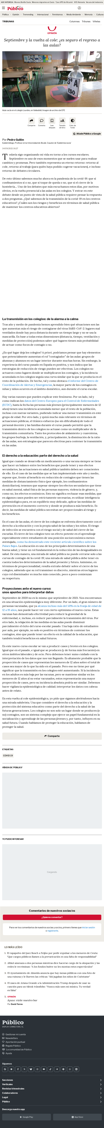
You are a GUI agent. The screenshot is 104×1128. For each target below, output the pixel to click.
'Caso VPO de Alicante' (64, 2)
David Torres (17, 1004)
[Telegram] (57, 1069)
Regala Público (13, 1046)
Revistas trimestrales (13, 1088)
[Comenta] (41, 120)
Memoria (88, 14)
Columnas (74, 21)
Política (5, 14)
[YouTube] (44, 1069)
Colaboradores (10, 1093)
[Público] (47, 8)
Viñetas (96, 21)
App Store (78, 1117)
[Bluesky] (31, 1069)
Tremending (28, 14)
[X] (24, 1069)
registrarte (52, 930)
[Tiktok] (50, 1069)
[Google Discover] (11, 1069)
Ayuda (8, 1053)
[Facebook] (18, 1069)
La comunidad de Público (19, 1049)
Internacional (42, 14)
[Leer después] (52, 120)
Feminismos (57, 14)
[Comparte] (31, 120)
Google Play (28, 1117)
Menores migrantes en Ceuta (43, 2)
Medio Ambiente (73, 14)
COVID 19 (8, 755)
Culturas (100, 14)
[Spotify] (63, 1069)
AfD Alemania (79, 2)
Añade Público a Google (88, 133)
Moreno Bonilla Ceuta (22, 2)
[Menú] (3, 8)
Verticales (7, 1084)
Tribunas (8, 21)
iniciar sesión (88, 927)
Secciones (7, 1080)
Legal (5, 1097)
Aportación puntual (15, 1042)
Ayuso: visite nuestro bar (22, 1000)
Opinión (15, 14)
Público (13, 1023)
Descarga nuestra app (13, 1109)
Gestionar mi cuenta (15, 1034)
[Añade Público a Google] (5, 1069)
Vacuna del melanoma (94, 2)
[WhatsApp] (70, 1069)
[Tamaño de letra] (62, 120)
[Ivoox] (76, 1069)
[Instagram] (37, 1069)
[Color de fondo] (72, 120)
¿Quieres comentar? (52, 917)
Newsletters (11, 1038)
